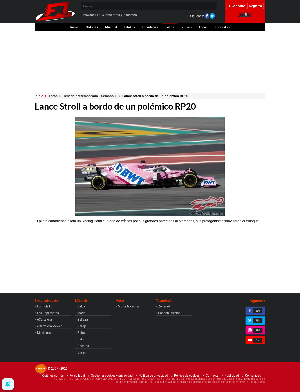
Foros (203, 27)
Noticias (91, 27)
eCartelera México (49, 326)
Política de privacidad (153, 375)
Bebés (82, 332)
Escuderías (150, 27)
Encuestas (222, 27)
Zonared (164, 306)
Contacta (212, 375)
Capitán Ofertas (169, 313)
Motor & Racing (128, 306)
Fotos (169, 27)
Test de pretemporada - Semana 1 (90, 96)
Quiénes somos (53, 375)
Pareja (82, 326)
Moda (81, 313)
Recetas (83, 346)
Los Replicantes (48, 313)
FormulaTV (44, 306)
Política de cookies (187, 375)
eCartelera (44, 319)
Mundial (111, 27)
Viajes (82, 352)
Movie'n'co (44, 332)
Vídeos (186, 27)
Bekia (81, 306)
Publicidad (232, 375)
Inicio (74, 27)
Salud (81, 339)
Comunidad (253, 375)
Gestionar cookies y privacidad (112, 375)
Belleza (83, 319)
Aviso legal (77, 375)
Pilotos (129, 27)
